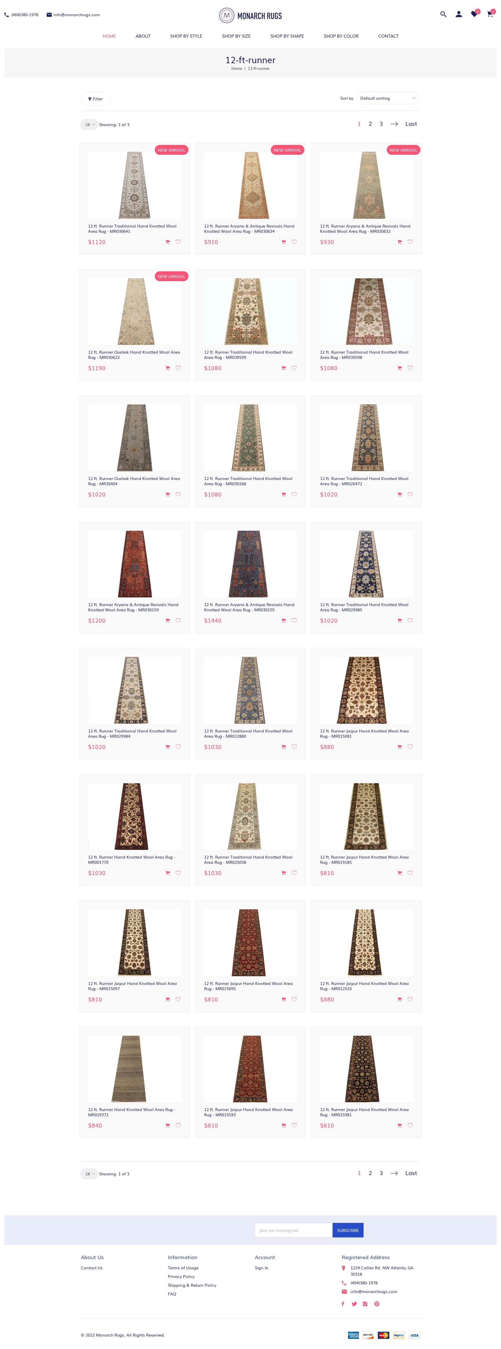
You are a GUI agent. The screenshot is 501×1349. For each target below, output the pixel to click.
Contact (388, 35)
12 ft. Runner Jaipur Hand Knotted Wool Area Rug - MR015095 (248, 986)
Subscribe (348, 1230)
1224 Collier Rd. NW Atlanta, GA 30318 (382, 1271)
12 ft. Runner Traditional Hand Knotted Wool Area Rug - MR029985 (364, 607)
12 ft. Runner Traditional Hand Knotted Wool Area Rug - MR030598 (364, 354)
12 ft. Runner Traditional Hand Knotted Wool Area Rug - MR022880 (248, 733)
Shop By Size (236, 35)
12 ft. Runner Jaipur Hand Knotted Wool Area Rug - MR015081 (364, 733)
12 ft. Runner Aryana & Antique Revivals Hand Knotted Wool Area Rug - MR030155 (249, 607)
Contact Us (92, 1267)
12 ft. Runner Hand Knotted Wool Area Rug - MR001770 (131, 859)
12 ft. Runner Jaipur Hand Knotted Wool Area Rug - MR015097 (132, 986)
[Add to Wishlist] (178, 241)
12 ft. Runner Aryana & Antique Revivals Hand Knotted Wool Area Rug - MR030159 (133, 607)
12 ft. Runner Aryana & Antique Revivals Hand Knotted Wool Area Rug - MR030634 (249, 228)
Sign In (261, 1267)
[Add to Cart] (168, 241)
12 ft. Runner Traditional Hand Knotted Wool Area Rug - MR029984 (132, 733)
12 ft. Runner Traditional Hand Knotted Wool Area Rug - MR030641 (132, 228)
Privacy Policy (181, 1276)
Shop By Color (341, 35)
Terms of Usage (183, 1267)
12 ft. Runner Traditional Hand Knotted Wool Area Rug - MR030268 (248, 481)
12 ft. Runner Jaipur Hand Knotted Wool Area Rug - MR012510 (364, 986)
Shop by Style (186, 35)
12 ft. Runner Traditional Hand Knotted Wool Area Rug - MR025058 (248, 859)
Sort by (346, 98)
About (143, 35)
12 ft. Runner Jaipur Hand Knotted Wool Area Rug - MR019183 (248, 1112)
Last (411, 123)
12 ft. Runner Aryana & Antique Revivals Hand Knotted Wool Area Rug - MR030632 (365, 228)
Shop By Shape (287, 35)
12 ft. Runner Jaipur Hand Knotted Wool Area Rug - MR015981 (364, 1112)
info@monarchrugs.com (76, 14)
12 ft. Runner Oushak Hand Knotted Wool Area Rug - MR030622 (134, 354)
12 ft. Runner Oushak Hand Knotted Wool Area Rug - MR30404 (134, 481)
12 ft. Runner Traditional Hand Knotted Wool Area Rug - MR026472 (364, 481)
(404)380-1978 (24, 14)
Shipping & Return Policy (192, 1285)
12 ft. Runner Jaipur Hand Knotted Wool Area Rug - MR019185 (364, 859)
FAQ (172, 1294)
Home (109, 35)
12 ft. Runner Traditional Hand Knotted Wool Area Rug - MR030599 (248, 354)
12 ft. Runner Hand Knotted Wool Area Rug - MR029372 (131, 1112)
